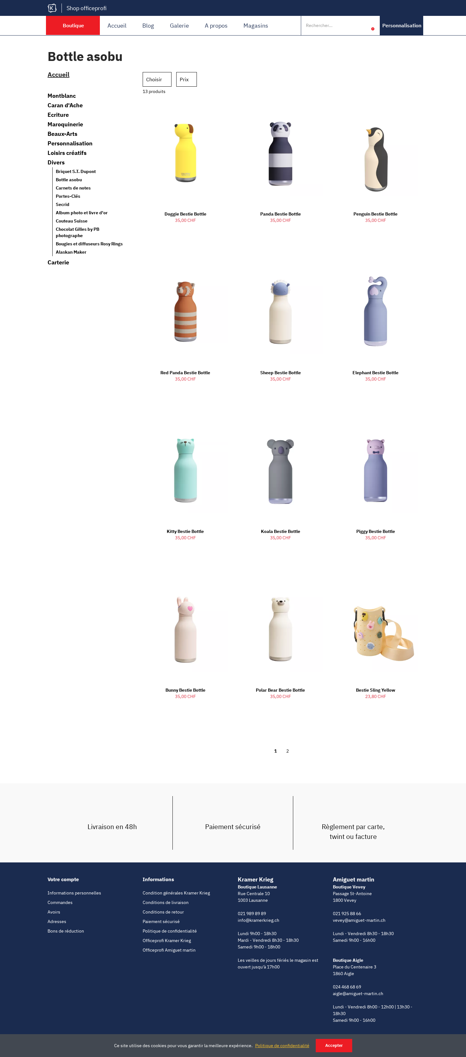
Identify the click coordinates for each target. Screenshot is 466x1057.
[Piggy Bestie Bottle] (375, 470)
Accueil (116, 25)
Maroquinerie (65, 124)
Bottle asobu (69, 180)
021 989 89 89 (252, 913)
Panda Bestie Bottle (280, 214)
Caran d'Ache (65, 105)
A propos (216, 25)
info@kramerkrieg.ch (258, 920)
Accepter (334, 1045)
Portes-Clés (68, 196)
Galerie (179, 25)
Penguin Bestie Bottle (375, 214)
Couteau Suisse (71, 221)
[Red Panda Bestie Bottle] (185, 311)
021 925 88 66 (347, 913)
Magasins (255, 25)
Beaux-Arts (62, 134)
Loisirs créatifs (67, 153)
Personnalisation (70, 143)
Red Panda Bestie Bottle (185, 373)
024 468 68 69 (347, 987)
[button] (401, 25)
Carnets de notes (73, 188)
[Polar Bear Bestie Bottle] (280, 629)
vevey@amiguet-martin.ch (359, 920)
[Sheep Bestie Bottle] (280, 311)
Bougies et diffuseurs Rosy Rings (89, 244)
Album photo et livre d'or (82, 213)
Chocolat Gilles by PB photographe (77, 232)
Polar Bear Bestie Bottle (280, 690)
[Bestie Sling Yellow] (375, 629)
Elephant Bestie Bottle (375, 373)
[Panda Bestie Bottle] (280, 153)
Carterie (58, 262)
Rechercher (350, 25)
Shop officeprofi (87, 8)
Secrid (62, 204)
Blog (148, 25)
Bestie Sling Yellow (375, 690)
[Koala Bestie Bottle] (280, 470)
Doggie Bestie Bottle (185, 214)
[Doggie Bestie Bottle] (185, 153)
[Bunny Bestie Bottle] (185, 629)
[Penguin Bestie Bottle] (375, 153)
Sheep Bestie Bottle (280, 373)
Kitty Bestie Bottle (185, 531)
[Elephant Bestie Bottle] (375, 311)
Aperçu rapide (212, 111)
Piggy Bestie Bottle (375, 531)
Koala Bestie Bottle (280, 531)
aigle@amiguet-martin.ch (358, 993)
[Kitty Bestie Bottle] (185, 470)
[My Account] (363, 25)
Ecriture (58, 115)
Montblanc (62, 96)
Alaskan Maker (71, 252)
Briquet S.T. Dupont (76, 171)
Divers (56, 162)
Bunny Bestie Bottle (185, 690)
